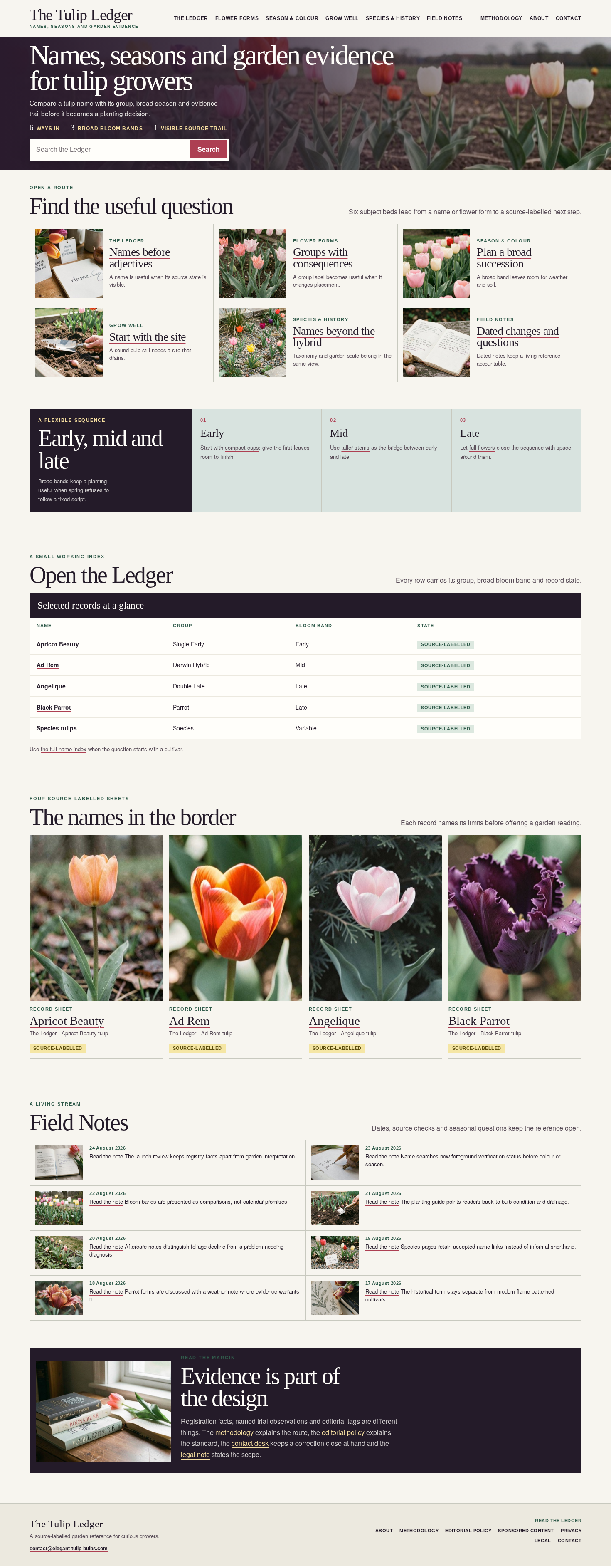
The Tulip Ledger (84, 18)
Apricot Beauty (58, 644)
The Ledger (191, 18)
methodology (234, 1432)
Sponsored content (526, 1530)
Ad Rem (48, 665)
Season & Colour (292, 18)
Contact (568, 18)
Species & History (393, 18)
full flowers (482, 447)
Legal (543, 1540)
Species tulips (57, 728)
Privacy (571, 1530)
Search (208, 149)
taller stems (355, 447)
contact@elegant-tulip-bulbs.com (69, 1548)
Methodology (501, 18)
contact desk (250, 1443)
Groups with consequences (323, 257)
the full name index (63, 749)
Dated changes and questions (518, 336)
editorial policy (343, 1432)
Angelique (51, 686)
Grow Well (342, 18)
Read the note (106, 1156)
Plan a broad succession (504, 257)
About (539, 18)
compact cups (242, 447)
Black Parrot (54, 707)
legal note (195, 1454)
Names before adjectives (139, 257)
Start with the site (147, 336)
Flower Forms (237, 18)
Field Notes (444, 18)
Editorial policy (468, 1530)
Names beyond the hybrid (333, 336)
